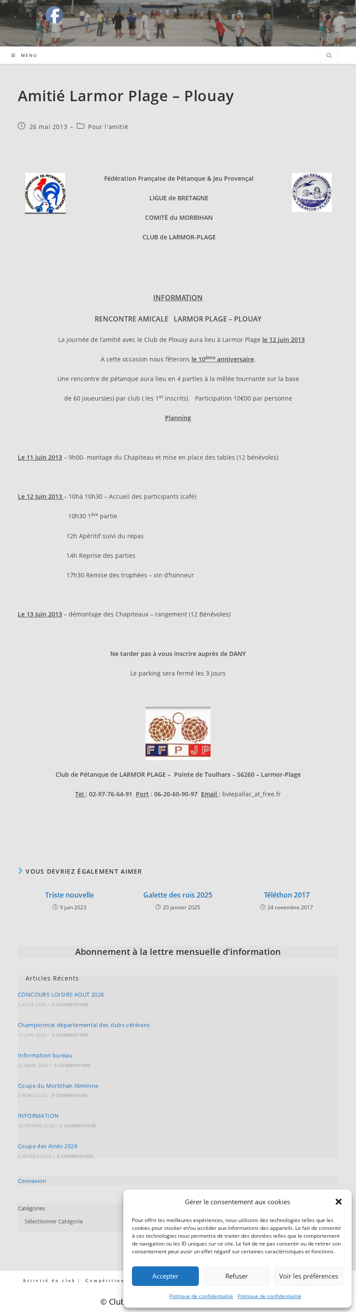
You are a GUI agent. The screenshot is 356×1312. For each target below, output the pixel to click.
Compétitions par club (122, 1280)
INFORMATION (38, 1116)
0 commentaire (70, 1004)
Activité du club (49, 1280)
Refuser (236, 1276)
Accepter (165, 1276)
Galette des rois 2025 (177, 895)
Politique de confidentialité (201, 1296)
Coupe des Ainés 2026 (47, 1146)
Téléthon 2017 (287, 895)
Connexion (32, 1181)
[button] (338, 1201)
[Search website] (329, 56)
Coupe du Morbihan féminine (58, 1086)
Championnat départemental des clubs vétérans (84, 1025)
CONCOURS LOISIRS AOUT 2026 (61, 994)
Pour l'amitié (108, 127)
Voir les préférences (308, 1276)
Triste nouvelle (69, 895)
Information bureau (45, 1055)
